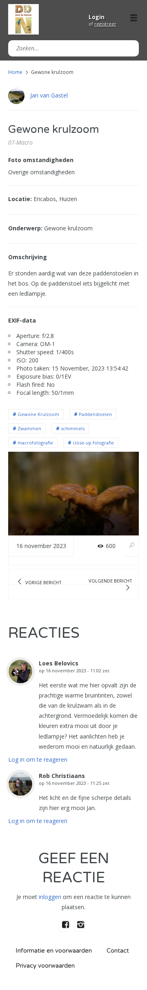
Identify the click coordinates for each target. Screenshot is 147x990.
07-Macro (20, 142)
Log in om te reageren (37, 759)
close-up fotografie (93, 443)
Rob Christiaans (62, 776)
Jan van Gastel (49, 95)
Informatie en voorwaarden (54, 950)
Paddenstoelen (95, 414)
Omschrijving (27, 257)
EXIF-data (22, 320)
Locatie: (20, 199)
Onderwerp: (25, 228)
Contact (118, 950)
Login (97, 17)
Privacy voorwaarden (45, 965)
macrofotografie (35, 443)
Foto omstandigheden (41, 160)
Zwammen (29, 428)
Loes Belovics (58, 663)
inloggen (50, 897)
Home (15, 72)
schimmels (73, 428)
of (102, 24)
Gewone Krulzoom (38, 414)
